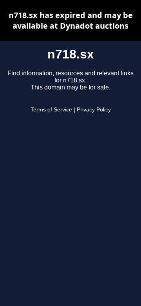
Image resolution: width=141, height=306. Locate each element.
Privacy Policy (94, 110)
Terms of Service (51, 110)
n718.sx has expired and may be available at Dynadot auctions (71, 20)
